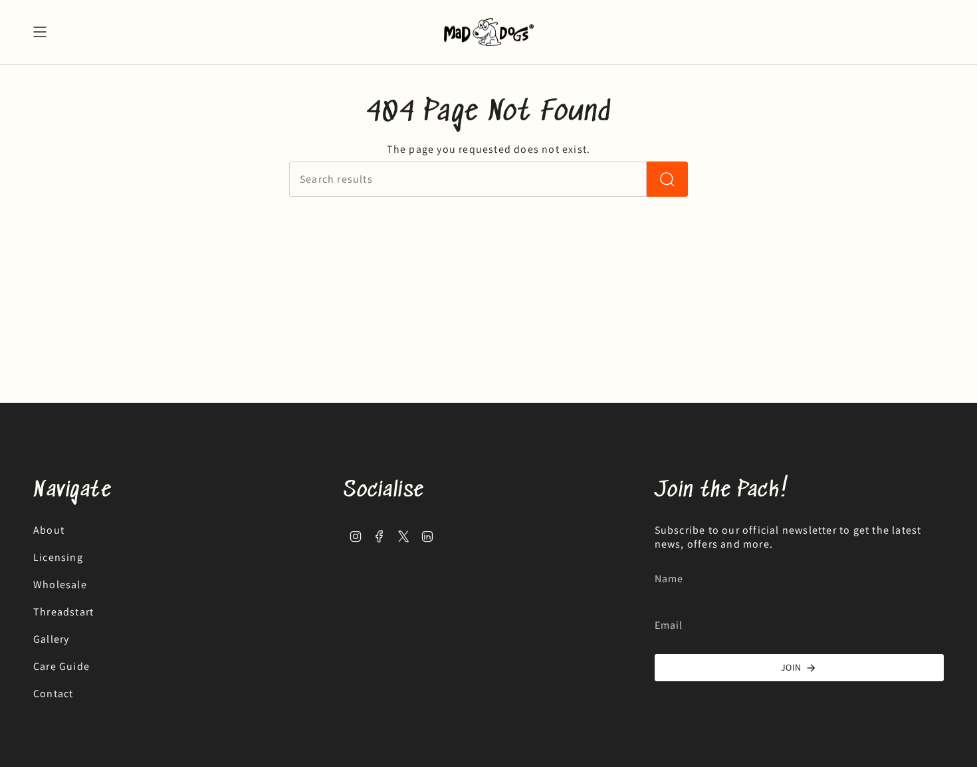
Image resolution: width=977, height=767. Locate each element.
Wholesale (60, 585)
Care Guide (61, 666)
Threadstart (63, 612)
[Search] (667, 179)
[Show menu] (40, 32)
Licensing (58, 557)
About (48, 530)
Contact (53, 694)
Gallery (51, 639)
